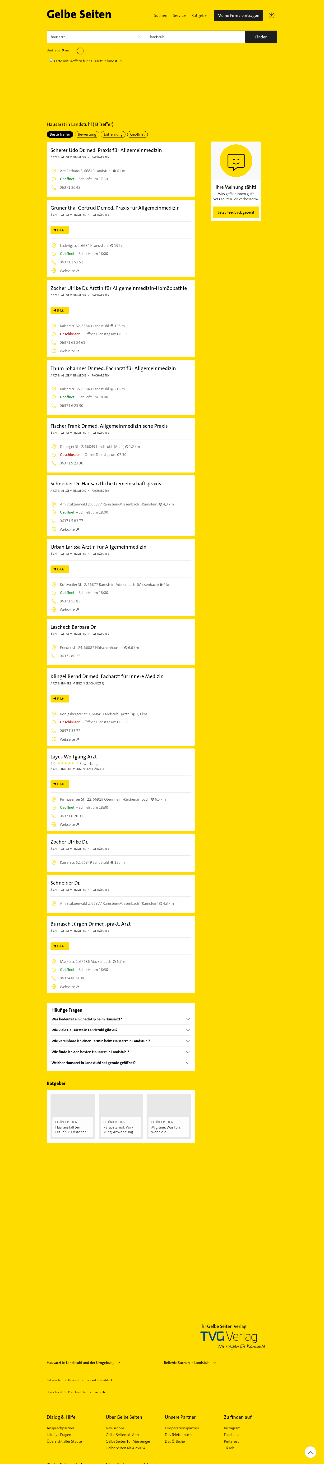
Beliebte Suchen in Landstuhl (187, 1362)
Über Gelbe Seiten (124, 1417)
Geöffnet (137, 134)
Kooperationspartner (182, 1428)
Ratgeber (199, 15)
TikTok (229, 1448)
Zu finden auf (238, 1417)
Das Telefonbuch (178, 1434)
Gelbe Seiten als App (122, 1434)
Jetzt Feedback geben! (236, 212)
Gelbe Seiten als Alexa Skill (127, 1448)
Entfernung (113, 134)
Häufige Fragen (59, 1434)
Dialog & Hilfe (61, 1417)
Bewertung (87, 134)
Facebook (232, 1434)
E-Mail (61, 230)
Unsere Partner (180, 1417)
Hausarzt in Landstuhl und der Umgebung (81, 1362)
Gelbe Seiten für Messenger (128, 1441)
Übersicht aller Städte (64, 1441)
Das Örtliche (175, 1441)
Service (179, 15)
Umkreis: (58, 50)
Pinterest (231, 1441)
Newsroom (115, 1428)
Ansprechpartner (60, 1428)
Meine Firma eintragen (238, 15)
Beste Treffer (60, 134)
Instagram (232, 1428)
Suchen (160, 15)
